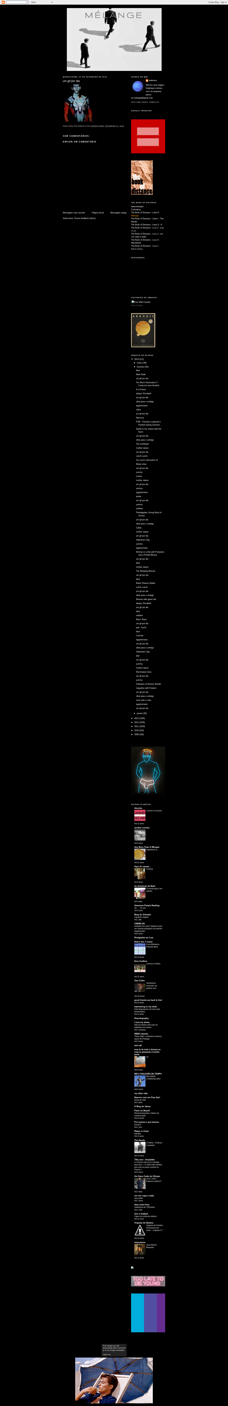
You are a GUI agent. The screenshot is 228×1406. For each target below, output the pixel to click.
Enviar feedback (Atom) (85, 218)
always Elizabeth (143, 393)
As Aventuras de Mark (144, 886)
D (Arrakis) (136, 209)
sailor (138, 409)
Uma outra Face (141, 1204)
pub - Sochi (141, 627)
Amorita (138, 808)
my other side (141, 1093)
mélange (114, 14)
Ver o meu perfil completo (145, 102)
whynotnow (136, 243)
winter (138, 496)
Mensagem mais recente (74, 213)
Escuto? (137, 1125)
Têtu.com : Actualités (144, 1159)
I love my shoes (142, 1022)
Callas (139, 528)
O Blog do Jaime (142, 1106)
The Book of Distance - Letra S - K (146, 224)
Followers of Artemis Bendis (148, 684)
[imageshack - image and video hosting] (132, 1268)
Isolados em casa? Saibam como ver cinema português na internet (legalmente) (148, 928)
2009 (136, 734)
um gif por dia (142, 378)
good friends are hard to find (148, 1000)
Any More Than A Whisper (146, 847)
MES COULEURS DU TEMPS (148, 1074)
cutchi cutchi (142, 456)
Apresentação (137, 206)
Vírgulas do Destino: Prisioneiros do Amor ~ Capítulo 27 (154, 1227)
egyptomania (142, 405)
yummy (139, 472)
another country (142, 828)
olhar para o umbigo (145, 401)
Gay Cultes (139, 980)
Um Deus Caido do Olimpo (147, 1176)
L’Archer (139, 635)
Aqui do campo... (142, 866)
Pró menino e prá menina (146, 1122)
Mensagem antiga (118, 213)
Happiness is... (152, 850)
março (140, 363)
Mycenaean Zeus (144, 672)
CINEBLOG (139, 923)
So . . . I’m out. (140, 908)
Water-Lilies (141, 464)
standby (137, 1134)
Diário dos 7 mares (143, 942)
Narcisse (140, 418)
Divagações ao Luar (143, 937)
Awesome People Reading (146, 905)
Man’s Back (141, 619)
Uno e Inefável (141, 1214)
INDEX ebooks (141, 1034)
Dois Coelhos (140, 961)
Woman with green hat (146, 599)
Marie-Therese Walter (145, 583)
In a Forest (141, 389)
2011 (136, 726)
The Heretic (139, 1140)
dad (137, 656)
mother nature (142, 448)
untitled (139, 508)
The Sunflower (142, 444)
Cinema (149, 869)
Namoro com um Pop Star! (147, 1097)
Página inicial (98, 213)
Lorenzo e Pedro (153, 964)
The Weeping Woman (145, 571)
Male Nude (141, 374)
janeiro (140, 713)
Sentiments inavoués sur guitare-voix (151, 985)
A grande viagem (141, 917)
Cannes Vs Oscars (154, 811)
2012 (136, 722)
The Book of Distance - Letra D (145, 212)
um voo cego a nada (144, 1195)
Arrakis (153, 80)
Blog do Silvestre (142, 914)
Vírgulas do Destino (143, 1223)
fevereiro (141, 367)
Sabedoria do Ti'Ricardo (144, 1207)
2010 (136, 730)
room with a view (143, 700)
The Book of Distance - (141, 234)
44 (147, 1057)
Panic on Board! (142, 1110)
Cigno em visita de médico (145, 1216)
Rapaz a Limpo (141, 1131)
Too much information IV (147, 460)
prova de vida (140, 1100)
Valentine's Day (143, 540)
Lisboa (139, 476)
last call (138, 1045)
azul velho (138, 1198)
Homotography (141, 1018)
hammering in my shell (145, 1006)
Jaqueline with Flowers (146, 688)
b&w (138, 370)
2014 (136, 359)
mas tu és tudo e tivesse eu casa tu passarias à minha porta (147, 1052)
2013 (136, 718)
